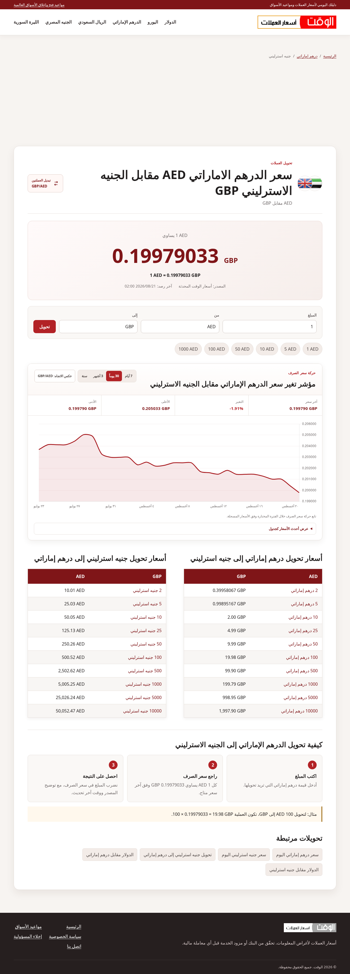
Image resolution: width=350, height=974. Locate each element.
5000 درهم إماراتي (301, 697)
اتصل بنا (74, 946)
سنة (84, 376)
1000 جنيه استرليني (144, 684)
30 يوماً (114, 376)
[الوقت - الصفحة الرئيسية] (297, 22)
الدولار (170, 22)
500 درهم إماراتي (302, 671)
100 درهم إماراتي (302, 657)
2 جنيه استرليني (147, 590)
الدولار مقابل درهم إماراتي (109, 855)
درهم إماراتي (307, 55)
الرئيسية (329, 55)
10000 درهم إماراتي (299, 711)
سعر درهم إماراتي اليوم (297, 855)
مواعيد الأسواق (28, 926)
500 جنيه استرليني (145, 671)
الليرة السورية (26, 22)
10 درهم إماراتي (303, 617)
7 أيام (128, 376)
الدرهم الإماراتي (127, 22)
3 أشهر (98, 376)
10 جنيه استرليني (146, 617)
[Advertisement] (175, 102)
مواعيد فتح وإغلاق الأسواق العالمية (39, 4)
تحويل (44, 327)
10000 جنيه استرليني (142, 711)
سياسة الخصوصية (65, 936)
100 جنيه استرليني (145, 657)
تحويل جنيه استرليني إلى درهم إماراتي (178, 855)
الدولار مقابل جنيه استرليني (294, 870)
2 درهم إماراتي (304, 590)
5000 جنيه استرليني (144, 697)
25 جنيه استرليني (146, 630)
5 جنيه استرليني (147, 604)
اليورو (153, 22)
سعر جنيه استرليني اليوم (244, 855)
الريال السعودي (92, 22)
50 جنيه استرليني (146, 644)
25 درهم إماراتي (303, 630)
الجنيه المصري (58, 22)
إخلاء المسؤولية (28, 936)
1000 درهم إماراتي (301, 684)
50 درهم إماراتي (303, 644)
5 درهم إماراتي (304, 604)
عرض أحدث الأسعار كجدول (288, 528)
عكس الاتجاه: (55, 376)
